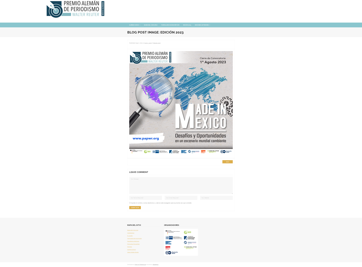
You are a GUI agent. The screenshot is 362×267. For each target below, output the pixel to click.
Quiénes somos (131, 249)
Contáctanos (130, 233)
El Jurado (130, 235)
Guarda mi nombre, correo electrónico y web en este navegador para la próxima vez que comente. (161, 203)
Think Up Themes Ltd (140, 264)
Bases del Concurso (132, 230)
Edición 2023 (157, 43)
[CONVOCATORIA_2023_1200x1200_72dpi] (181, 102)
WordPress (155, 264)
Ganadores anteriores (133, 241)
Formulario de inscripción (134, 238)
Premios (129, 246)
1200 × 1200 (148, 43)
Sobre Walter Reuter (133, 252)
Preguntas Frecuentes (133, 244)
